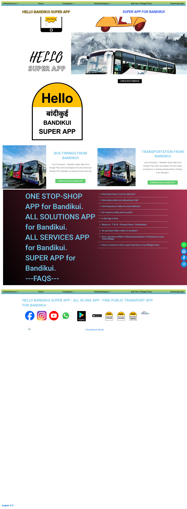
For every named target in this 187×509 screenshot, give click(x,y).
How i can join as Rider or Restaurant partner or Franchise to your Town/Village (133, 238)
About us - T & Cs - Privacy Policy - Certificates (124, 224)
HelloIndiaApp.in (101, 3)
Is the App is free (110, 218)
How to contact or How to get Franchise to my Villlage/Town (130, 245)
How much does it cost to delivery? (118, 194)
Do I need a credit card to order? (117, 212)
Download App (177, 3)
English (5, 505)
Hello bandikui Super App (46, 12)
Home (41, 3)
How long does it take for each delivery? (121, 206)
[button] (133, 194)
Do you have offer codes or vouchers (120, 230)
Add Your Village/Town (141, 3)
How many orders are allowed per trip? (120, 200)
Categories (67, 3)
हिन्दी (11, 505)
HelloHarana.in (10, 3)
